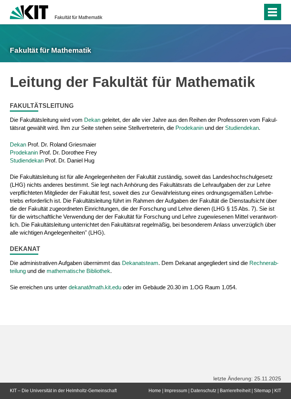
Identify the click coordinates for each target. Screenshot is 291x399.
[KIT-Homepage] (29, 11)
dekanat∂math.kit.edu (95, 287)
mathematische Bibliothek (78, 271)
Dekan (92, 120)
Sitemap (262, 390)
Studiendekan (242, 128)
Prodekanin (189, 128)
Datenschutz (203, 390)
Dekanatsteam (140, 263)
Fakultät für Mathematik (78, 17)
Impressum (175, 390)
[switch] (241, 12)
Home (155, 390)
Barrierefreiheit (235, 390)
